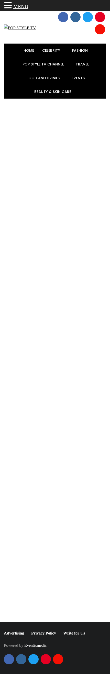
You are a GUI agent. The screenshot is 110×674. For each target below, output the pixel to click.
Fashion (80, 50)
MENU (20, 6)
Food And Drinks (44, 77)
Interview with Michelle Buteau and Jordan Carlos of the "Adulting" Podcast (81, 544)
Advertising (14, 633)
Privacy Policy (43, 633)
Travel (83, 64)
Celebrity (51, 50)
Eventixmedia (35, 645)
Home (29, 50)
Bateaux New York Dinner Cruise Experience (22, 541)
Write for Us (74, 633)
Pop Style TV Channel (44, 64)
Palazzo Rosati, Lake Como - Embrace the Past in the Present (67, 366)
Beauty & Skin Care (53, 91)
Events (79, 77)
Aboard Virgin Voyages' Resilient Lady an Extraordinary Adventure (64, 334)
